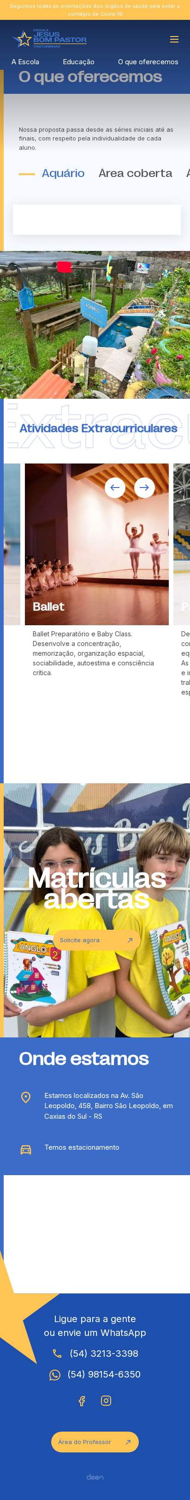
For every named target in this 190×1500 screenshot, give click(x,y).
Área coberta (135, 174)
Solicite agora (97, 940)
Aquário (63, 174)
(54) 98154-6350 (104, 1374)
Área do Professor (95, 1442)
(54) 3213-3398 (95, 1353)
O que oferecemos (148, 61)
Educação (79, 61)
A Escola (25, 61)
